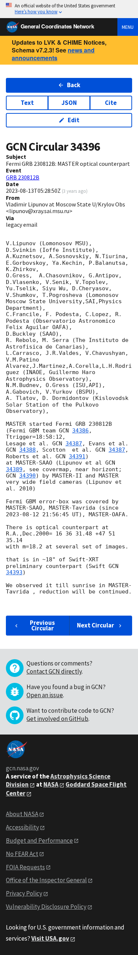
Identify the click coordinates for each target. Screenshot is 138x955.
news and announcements (53, 54)
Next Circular (95, 625)
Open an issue (44, 695)
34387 (74, 443)
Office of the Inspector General (46, 880)
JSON (69, 103)
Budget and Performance (39, 840)
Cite (111, 103)
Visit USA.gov (50, 938)
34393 (14, 572)
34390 (27, 475)
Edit (73, 120)
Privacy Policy (24, 893)
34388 (27, 449)
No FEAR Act (22, 854)
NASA (51, 784)
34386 (80, 430)
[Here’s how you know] (69, 9)
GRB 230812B (22, 177)
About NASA (22, 814)
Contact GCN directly (54, 671)
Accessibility (22, 827)
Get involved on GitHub (57, 719)
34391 (77, 456)
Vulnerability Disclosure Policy (46, 907)
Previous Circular (42, 625)
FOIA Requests (25, 867)
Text (27, 103)
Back (73, 85)
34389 (14, 469)
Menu (128, 27)
